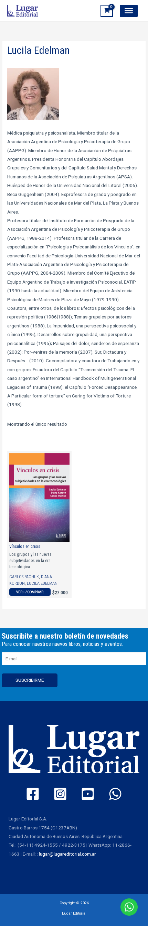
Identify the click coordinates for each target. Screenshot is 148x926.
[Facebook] (33, 794)
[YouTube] (88, 794)
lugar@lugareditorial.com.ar (67, 854)
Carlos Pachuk (24, 576)
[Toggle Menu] (129, 10)
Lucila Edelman (42, 583)
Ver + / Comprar (29, 592)
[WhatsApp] (115, 794)
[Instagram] (60, 794)
